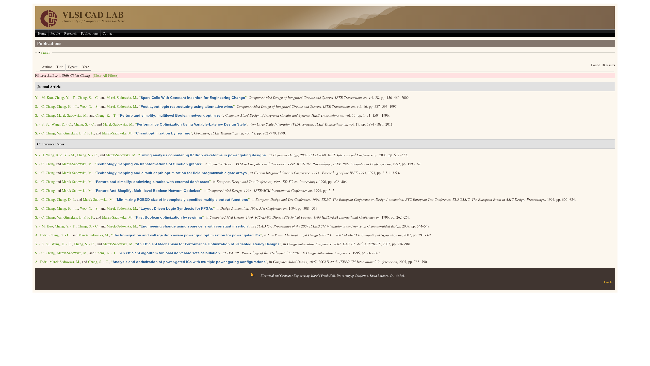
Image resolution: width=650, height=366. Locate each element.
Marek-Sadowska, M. (122, 97)
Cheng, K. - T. (67, 106)
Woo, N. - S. (89, 106)
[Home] (48, 25)
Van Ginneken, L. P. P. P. (75, 133)
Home (42, 33)
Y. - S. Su (42, 124)
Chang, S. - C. (88, 97)
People (55, 33)
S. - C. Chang (45, 106)
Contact (108, 33)
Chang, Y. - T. (65, 97)
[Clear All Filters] (106, 75)
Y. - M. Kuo (44, 97)
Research (70, 33)
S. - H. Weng (44, 154)
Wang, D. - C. (62, 124)
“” (193, 97)
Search (45, 52)
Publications (89, 33)
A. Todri (41, 235)
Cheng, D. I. (66, 199)
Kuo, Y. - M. (65, 154)
